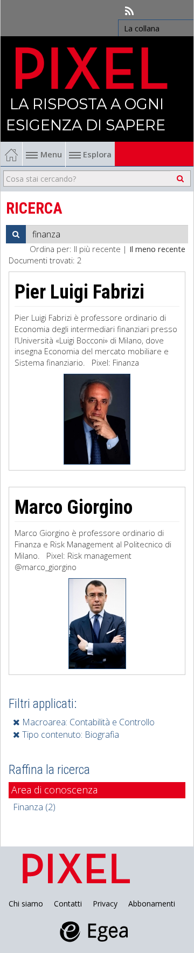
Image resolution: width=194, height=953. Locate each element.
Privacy (105, 903)
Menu (51, 154)
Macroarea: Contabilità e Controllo (87, 722)
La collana (142, 28)
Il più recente (97, 248)
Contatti (68, 903)
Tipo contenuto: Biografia (69, 734)
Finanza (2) (34, 807)
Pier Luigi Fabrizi (79, 292)
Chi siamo (26, 903)
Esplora (96, 154)
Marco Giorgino (74, 507)
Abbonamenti (151, 903)
